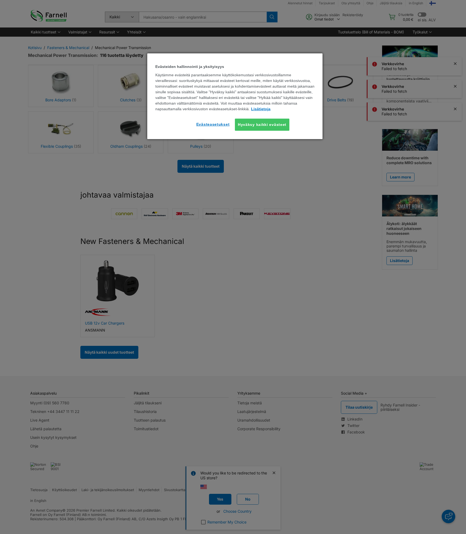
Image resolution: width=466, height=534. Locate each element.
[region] (235, 96)
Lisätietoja (260, 109)
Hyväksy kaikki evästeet (262, 124)
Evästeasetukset (213, 124)
